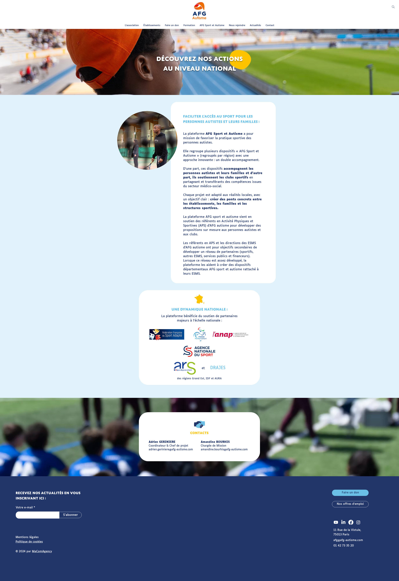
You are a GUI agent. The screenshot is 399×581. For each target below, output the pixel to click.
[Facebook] (350, 522)
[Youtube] (335, 522)
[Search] (393, 6)
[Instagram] (358, 522)
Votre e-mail (24, 507)
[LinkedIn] (343, 522)
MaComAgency (42, 551)
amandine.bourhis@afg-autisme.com (224, 449)
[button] (132, 25)
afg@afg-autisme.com (348, 540)
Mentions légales (27, 537)
